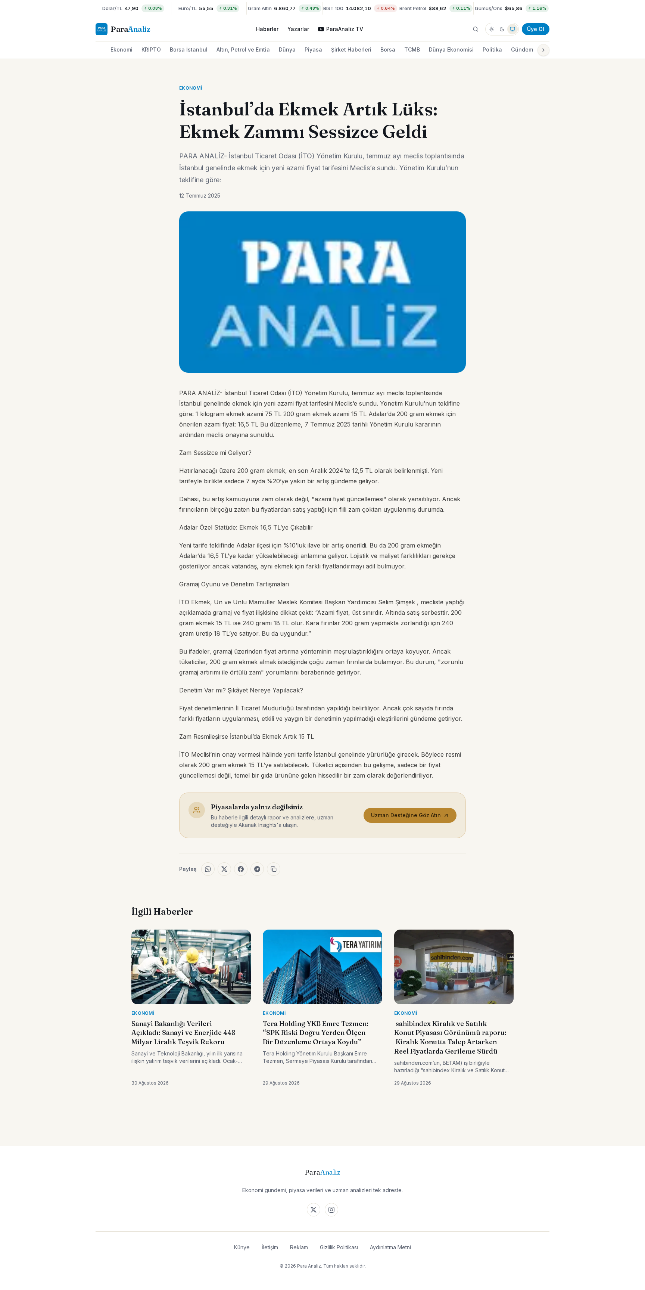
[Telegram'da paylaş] (257, 869)
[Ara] (475, 29)
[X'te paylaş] (224, 869)
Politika (492, 49)
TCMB (412, 49)
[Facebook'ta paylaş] (240, 869)
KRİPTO (151, 49)
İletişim (270, 1247)
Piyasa (313, 49)
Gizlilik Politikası (339, 1247)
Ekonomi (121, 49)
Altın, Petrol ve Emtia (243, 49)
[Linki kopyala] (273, 869)
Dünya (287, 49)
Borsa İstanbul (189, 49)
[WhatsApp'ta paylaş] (208, 869)
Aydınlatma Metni (390, 1247)
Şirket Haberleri (351, 49)
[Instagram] (331, 1209)
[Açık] (491, 29)
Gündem (522, 49)
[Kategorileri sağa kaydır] (543, 50)
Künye (242, 1247)
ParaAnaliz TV (344, 29)
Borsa (387, 49)
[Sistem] (512, 29)
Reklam (299, 1247)
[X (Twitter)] (313, 1209)
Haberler (267, 29)
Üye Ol (535, 29)
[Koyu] (502, 29)
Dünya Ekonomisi (451, 49)
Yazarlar (298, 29)
